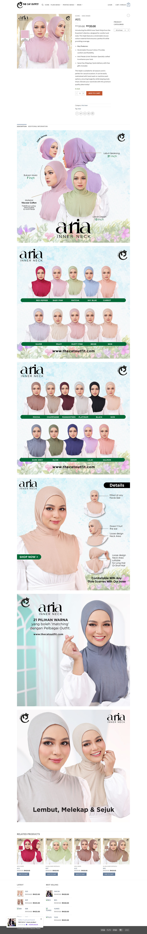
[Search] (42, 5)
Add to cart (94, 93)
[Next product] (128, 15)
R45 (104, 868)
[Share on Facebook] (77, 113)
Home (47, 5)
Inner (79, 5)
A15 (75, 868)
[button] (110, 5)
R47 (47, 868)
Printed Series (68, 5)
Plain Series (55, 5)
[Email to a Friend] (85, 113)
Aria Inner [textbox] (121, 30)
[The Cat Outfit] (28, 4)
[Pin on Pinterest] (89, 113)
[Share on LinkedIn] (92, 113)
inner (79, 109)
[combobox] (122, 30)
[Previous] (17, 859)
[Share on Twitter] (81, 113)
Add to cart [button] (23, 874)
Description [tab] (22, 126)
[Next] (129, 859)
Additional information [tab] (38, 126)
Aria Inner (86, 16)
